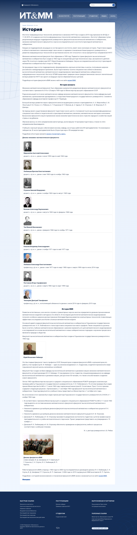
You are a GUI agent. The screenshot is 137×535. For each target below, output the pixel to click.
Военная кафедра (60, 504)
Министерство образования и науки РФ (102, 516)
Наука (113, 16)
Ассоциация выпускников (99, 506)
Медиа (104, 16)
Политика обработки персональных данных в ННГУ (32, 527)
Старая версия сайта (100, 528)
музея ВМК (72, 80)
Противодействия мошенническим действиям (32, 517)
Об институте (64, 16)
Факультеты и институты (26, 504)
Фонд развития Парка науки (99, 504)
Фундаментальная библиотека (28, 511)
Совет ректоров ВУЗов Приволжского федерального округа (102, 519)
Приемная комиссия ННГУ (63, 506)
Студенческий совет (61, 516)
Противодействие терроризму (28, 513)
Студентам (93, 16)
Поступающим (79, 16)
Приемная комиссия (25, 508)
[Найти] (113, 5)
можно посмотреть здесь (56, 134)
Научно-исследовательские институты (30, 506)
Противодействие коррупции (27, 515)
